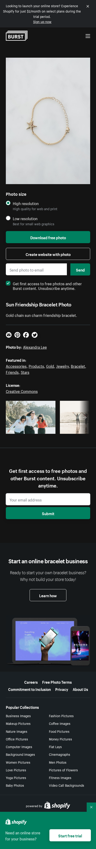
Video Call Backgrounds (66, 785)
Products (36, 366)
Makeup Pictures (18, 723)
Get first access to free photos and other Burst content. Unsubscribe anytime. (47, 285)
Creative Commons (22, 391)
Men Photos (57, 762)
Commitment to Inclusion (29, 689)
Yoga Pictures (16, 777)
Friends (12, 372)
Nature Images (16, 731)
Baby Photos (15, 785)
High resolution (26, 203)
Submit (48, 513)
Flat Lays (55, 746)
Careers (31, 682)
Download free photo (48, 237)
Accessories (16, 366)
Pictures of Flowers (63, 769)
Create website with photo (48, 254)
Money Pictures (60, 738)
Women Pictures (18, 762)
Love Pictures (16, 769)
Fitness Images (60, 777)
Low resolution (25, 218)
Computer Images (19, 746)
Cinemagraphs (59, 754)
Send (80, 269)
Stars (25, 372)
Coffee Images (59, 723)
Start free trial (70, 835)
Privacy (61, 689)
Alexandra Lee (35, 347)
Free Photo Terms (57, 682)
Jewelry (62, 366)
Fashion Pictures (61, 715)
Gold (50, 366)
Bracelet (78, 366)
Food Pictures (59, 731)
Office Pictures (17, 738)
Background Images (20, 754)
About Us (80, 689)
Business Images (18, 715)
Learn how (48, 595)
